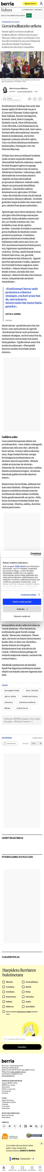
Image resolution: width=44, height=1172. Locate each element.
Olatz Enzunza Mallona (18, 88)
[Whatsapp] (4, 1126)
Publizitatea (6, 1087)
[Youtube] (31, 1126)
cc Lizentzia (6, 1106)
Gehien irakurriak (12, 838)
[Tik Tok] (42, 1126)
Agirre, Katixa (10, 696)
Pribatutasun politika (9, 1102)
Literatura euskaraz (27, 702)
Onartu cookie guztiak (22, 602)
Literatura (28, 10)
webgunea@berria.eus (18, 1072)
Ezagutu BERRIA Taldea (9, 1083)
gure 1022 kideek (17, 566)
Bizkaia (7, 708)
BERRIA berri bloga (8, 1085)
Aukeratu (21, 609)
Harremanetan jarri (8, 1076)
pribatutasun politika (24, 1011)
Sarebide (5, 1093)
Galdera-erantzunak (8, 1089)
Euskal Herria (22, 708)
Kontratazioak (6, 1091)
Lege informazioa (8, 1100)
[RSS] (36, 1126)
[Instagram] (25, 1126)
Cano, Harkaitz (32, 690)
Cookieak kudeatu (28, 595)
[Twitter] (15, 1126)
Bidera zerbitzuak (8, 1115)
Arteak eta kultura (30, 696)
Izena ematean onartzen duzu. (22, 1013)
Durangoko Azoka (11, 690)
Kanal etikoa (6, 1108)
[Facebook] (20, 1126)
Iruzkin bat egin (11, 743)
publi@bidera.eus (17, 1074)
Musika (38, 10)
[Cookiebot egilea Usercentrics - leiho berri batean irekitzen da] (31, 554)
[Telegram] (9, 1126)
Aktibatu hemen (22, 721)
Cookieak (5, 1104)
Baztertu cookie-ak (22, 616)
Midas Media (6, 1117)
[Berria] (8, 1062)
